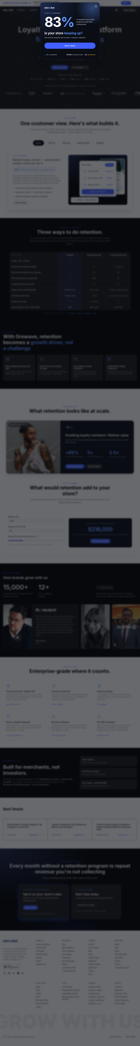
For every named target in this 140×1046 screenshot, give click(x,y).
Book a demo (70, 46)
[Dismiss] (96, 6)
